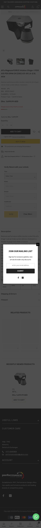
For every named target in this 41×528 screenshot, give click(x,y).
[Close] (37, 244)
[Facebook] (18, 277)
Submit (20, 271)
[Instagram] (22, 277)
